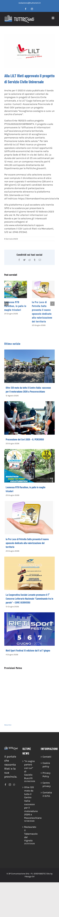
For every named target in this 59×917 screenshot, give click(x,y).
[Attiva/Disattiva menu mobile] (53, 17)
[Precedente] (6, 304)
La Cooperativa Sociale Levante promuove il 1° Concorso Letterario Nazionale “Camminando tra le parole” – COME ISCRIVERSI (29, 598)
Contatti (47, 756)
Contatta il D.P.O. (47, 794)
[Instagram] (10, 784)
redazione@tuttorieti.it (29, 3)
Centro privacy (47, 784)
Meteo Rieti (7, 725)
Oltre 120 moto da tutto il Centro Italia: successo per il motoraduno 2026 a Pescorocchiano (29, 802)
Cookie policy (46, 765)
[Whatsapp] (14, 784)
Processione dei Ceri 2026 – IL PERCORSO (25, 439)
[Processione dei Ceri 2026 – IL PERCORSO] (29, 418)
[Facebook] (5, 784)
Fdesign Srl (30, 876)
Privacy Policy (46, 774)
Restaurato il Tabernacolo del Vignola (29, 833)
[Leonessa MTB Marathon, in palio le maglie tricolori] (15, 289)
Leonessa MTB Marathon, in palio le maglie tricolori (15, 306)
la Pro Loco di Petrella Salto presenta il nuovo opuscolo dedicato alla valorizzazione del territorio (27, 543)
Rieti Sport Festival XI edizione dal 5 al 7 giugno (28, 650)
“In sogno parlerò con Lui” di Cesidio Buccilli (29, 770)
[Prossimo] (52, 304)
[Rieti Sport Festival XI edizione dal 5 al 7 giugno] (29, 629)
